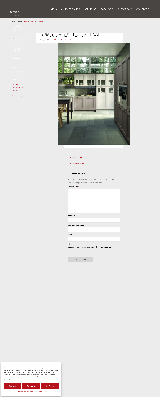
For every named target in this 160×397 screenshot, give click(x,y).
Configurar (50, 386)
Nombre (72, 215)
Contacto (142, 9)
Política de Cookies (22, 392)
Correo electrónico (76, 225)
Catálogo (107, 9)
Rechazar (31, 386)
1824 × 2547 (58, 40)
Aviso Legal (34, 392)
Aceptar (12, 386)
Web (70, 235)
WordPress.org (17, 96)
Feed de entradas (18, 87)
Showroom (125, 9)
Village (20, 21)
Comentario (73, 187)
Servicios (90, 9)
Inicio (53, 9)
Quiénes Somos (70, 9)
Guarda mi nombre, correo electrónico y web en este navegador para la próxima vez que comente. (90, 248)
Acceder (15, 84)
